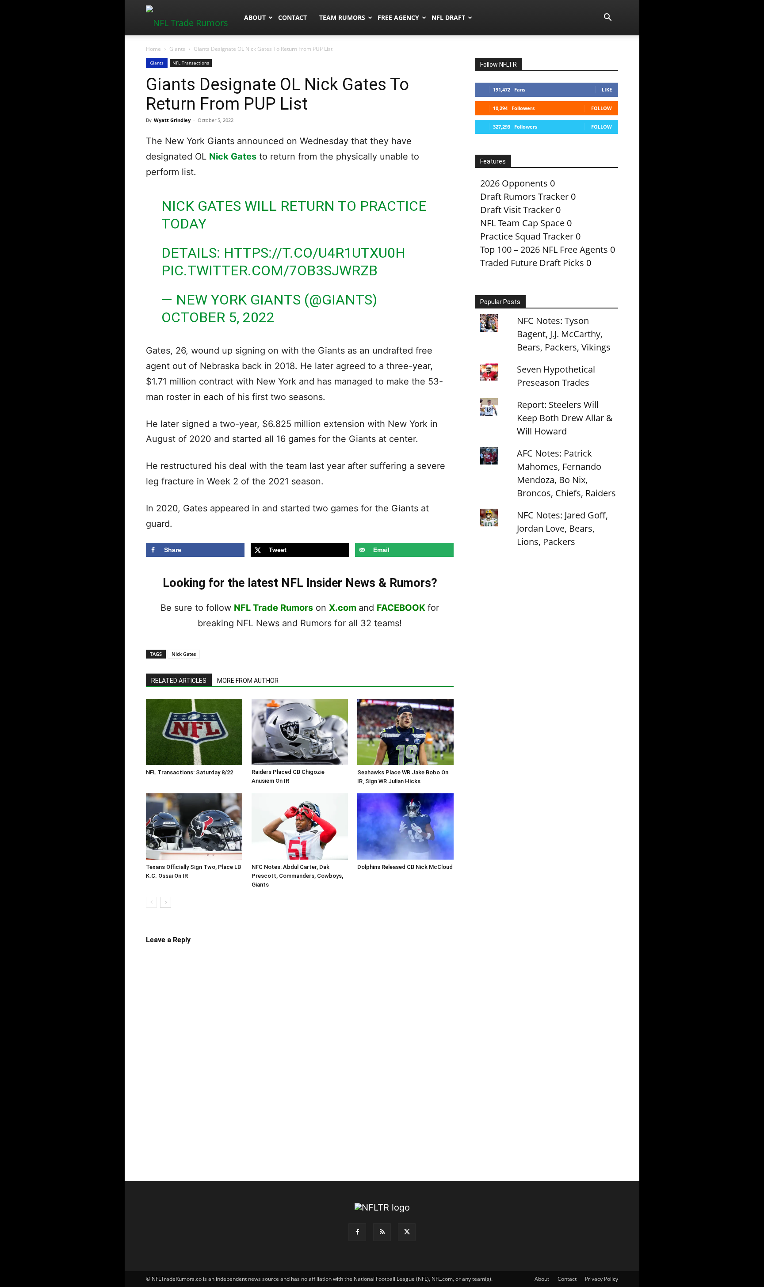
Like (607, 89)
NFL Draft (448, 17)
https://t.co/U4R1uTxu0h (314, 252)
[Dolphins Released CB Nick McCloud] (405, 826)
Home (153, 49)
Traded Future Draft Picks (532, 263)
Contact (292, 17)
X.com (342, 607)
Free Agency (398, 17)
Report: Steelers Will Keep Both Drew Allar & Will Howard (565, 418)
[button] (607, 17)
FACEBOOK (401, 607)
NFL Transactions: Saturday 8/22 (189, 772)
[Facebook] (357, 1232)
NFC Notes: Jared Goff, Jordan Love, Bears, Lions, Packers (562, 528)
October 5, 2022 (218, 317)
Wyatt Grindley (172, 120)
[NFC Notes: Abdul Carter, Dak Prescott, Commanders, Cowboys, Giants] (300, 826)
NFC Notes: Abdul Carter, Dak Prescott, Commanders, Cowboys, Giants (297, 876)
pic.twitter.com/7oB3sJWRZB (269, 270)
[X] (407, 1232)
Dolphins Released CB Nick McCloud (405, 867)
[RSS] (382, 1232)
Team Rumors (342, 17)
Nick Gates (232, 156)
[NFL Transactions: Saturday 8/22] (194, 732)
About (255, 17)
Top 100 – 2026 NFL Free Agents (544, 249)
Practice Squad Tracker (526, 236)
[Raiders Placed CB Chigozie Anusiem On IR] (300, 732)
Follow (601, 108)
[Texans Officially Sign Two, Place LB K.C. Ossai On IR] (194, 826)
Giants (177, 49)
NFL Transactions (190, 63)
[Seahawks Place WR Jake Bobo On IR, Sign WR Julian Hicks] (405, 732)
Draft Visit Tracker (517, 210)
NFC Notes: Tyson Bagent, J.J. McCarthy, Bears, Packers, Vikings (564, 334)
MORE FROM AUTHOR (248, 680)
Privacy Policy (601, 1279)
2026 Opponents (514, 183)
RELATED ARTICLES (178, 680)
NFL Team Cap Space (522, 223)
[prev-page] (151, 902)
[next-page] (165, 902)
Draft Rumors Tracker (524, 196)
